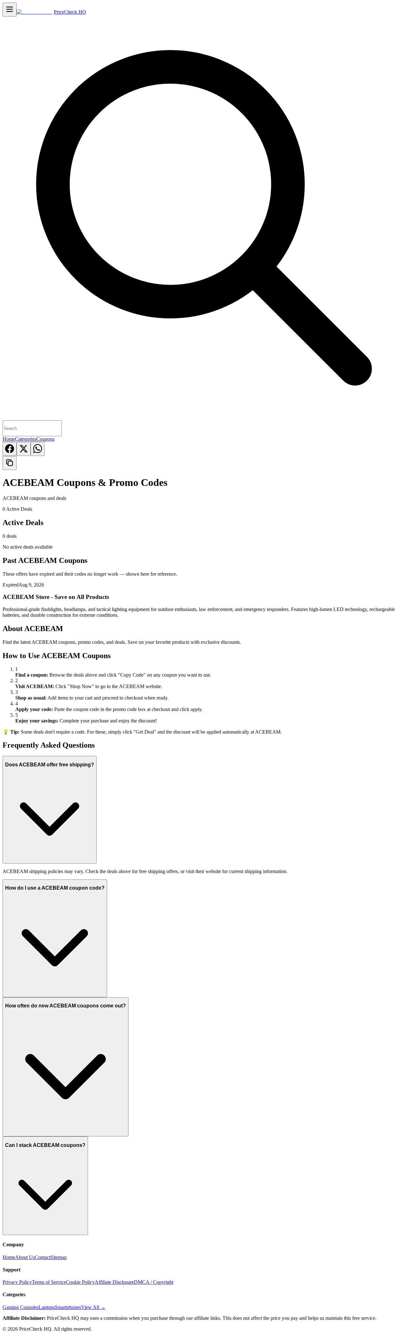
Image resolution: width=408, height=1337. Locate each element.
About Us (25, 1257)
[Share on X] (24, 449)
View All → (93, 1307)
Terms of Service (49, 1282)
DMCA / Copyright (153, 1282)
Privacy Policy (17, 1282)
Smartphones (68, 1307)
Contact (42, 1257)
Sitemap (58, 1257)
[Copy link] (10, 463)
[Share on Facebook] (10, 449)
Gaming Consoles (21, 1307)
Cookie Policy (80, 1282)
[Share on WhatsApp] (38, 449)
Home (9, 439)
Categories (25, 439)
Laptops (47, 1307)
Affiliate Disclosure (114, 1282)
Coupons (45, 439)
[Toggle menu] (10, 10)
